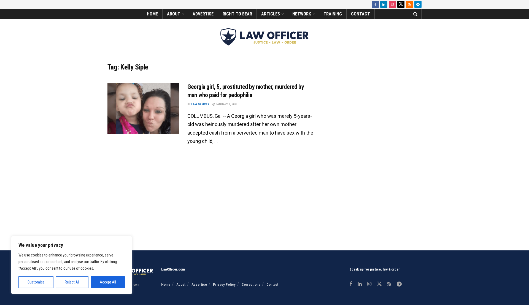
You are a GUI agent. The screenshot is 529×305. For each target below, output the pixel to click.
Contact (360, 14)
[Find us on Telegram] (418, 4)
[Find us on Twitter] (400, 4)
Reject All (72, 282)
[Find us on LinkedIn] (383, 4)
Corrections (251, 284)
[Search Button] (415, 14)
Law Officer (200, 104)
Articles (270, 14)
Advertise (203, 14)
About (173, 14)
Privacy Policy (224, 284)
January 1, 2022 (226, 104)
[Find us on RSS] (409, 4)
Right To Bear (237, 14)
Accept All (108, 282)
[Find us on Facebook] (375, 4)
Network (301, 14)
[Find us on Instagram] (392, 4)
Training (332, 14)
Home (152, 14)
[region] (71, 265)
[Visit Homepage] (264, 37)
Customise (36, 282)
